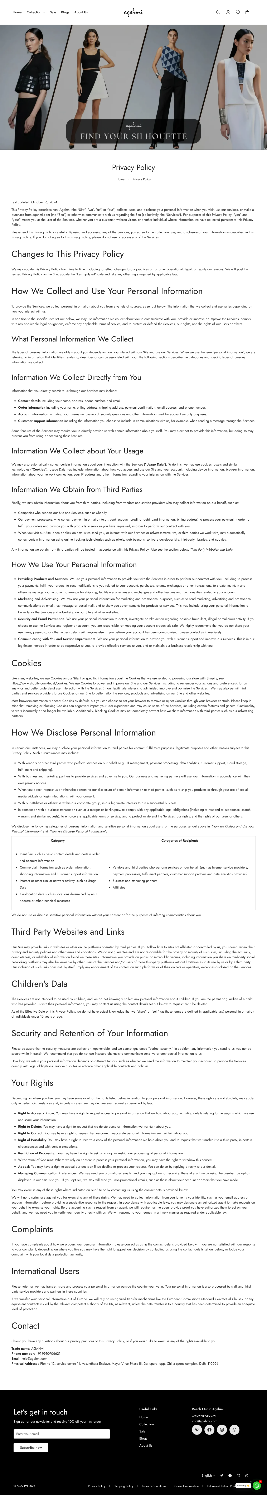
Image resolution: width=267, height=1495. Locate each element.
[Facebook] (209, 1430)
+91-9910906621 (204, 1416)
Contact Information (186, 1486)
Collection (34, 12)
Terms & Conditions (154, 1486)
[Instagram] (222, 1430)
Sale (53, 12)
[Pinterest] (197, 1430)
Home (17, 12)
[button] (247, 12)
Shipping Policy (123, 1486)
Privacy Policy (96, 1486)
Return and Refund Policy (222, 1486)
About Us (81, 12)
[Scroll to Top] (259, 1472)
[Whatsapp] (234, 1430)
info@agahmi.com (204, 1421)
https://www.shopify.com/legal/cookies (39, 683)
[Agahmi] (134, 12)
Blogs (65, 12)
